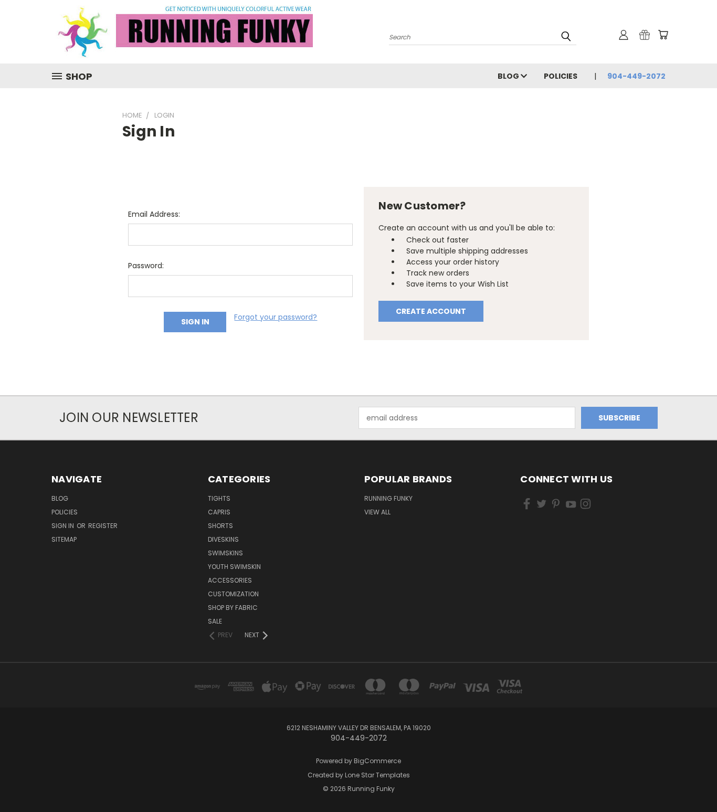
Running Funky (388, 498)
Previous (689, 779)
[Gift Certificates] (644, 34)
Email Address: (154, 214)
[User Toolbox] (623, 34)
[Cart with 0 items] (663, 34)
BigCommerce (377, 760)
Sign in (63, 525)
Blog (509, 76)
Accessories (230, 580)
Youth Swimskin (234, 566)
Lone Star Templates (377, 775)
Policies (560, 76)
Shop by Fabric (233, 607)
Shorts (220, 525)
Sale (215, 621)
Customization (233, 593)
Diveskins (223, 539)
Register (103, 525)
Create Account (431, 311)
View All (377, 512)
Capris (219, 512)
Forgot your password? (275, 317)
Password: (146, 265)
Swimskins (225, 553)
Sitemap (64, 539)
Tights (219, 498)
